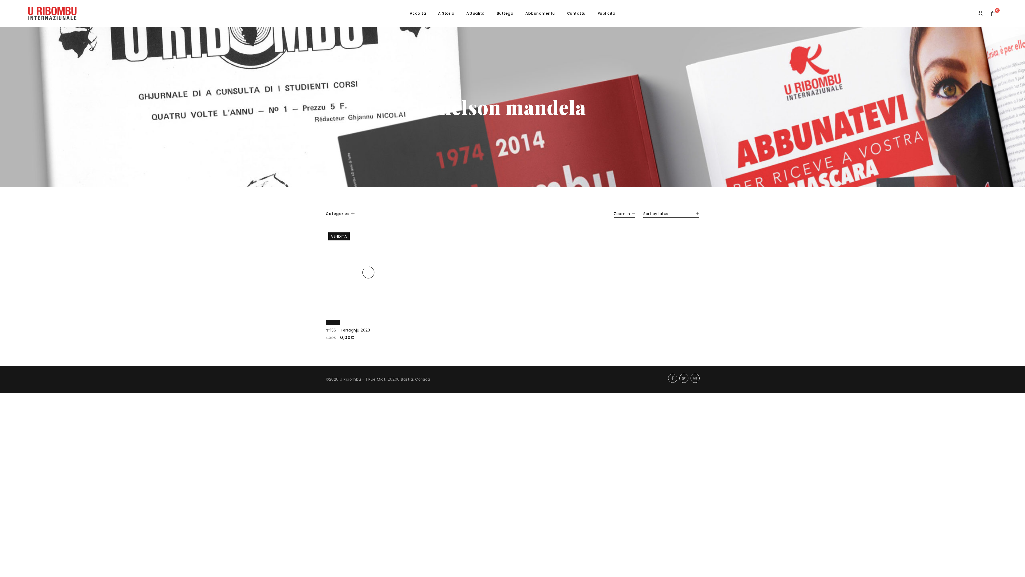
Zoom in (622, 213)
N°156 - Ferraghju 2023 (348, 330)
